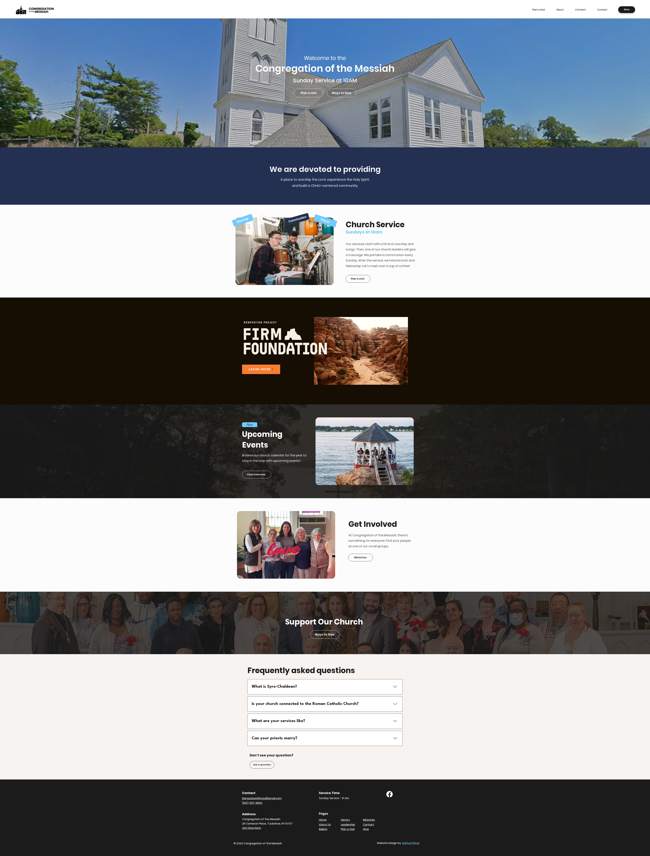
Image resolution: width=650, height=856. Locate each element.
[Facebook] (389, 794)
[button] (560, 9)
